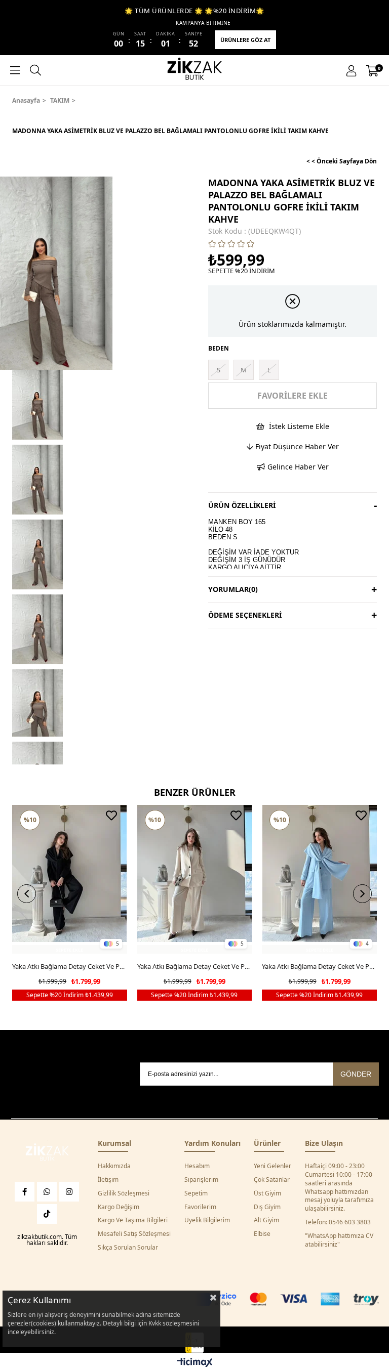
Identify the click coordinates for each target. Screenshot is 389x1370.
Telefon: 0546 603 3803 (338, 1222)
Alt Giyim (266, 1220)
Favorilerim (200, 1207)
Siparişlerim (201, 1180)
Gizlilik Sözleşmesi (123, 1193)
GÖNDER (355, 1074)
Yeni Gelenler (272, 1166)
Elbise (262, 1234)
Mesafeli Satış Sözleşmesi (134, 1234)
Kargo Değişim (118, 1207)
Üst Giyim (267, 1193)
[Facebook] (24, 1192)
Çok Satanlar (272, 1180)
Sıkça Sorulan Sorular (128, 1248)
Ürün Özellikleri (242, 505)
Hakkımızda (114, 1166)
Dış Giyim (267, 1207)
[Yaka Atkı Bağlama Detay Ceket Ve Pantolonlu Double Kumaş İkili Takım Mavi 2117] (319, 879)
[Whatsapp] (47, 1192)
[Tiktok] (47, 1214)
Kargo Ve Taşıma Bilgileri (133, 1220)
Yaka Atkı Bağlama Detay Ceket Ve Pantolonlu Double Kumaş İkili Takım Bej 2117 (194, 966)
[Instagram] (69, 1192)
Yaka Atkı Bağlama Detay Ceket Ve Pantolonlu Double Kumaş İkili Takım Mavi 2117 (319, 966)
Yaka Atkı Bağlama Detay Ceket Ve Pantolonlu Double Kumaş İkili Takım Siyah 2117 (69, 966)
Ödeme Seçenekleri (245, 615)
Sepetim (196, 1193)
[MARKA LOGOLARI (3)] (47, 1153)
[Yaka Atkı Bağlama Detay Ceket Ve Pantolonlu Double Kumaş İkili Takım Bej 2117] (194, 879)
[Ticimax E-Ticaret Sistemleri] (195, 1363)
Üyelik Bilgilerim (207, 1220)
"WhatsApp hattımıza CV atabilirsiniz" (339, 1240)
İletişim (108, 1180)
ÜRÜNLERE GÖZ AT (245, 40)
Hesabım (197, 1166)
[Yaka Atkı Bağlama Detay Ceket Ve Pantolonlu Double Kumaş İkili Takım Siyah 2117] (69, 879)
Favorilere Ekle (111, 815)
